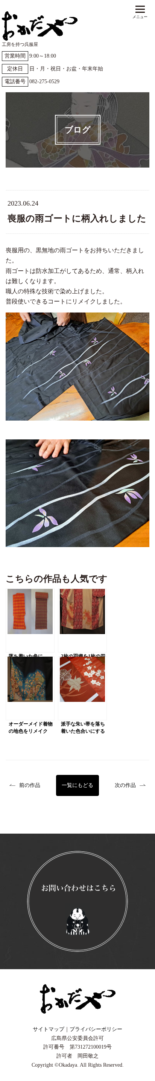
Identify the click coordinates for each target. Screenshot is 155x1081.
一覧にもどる (77, 785)
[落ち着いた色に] (30, 621)
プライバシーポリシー (96, 1029)
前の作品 (29, 785)
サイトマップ (48, 1029)
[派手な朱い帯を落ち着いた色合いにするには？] (82, 688)
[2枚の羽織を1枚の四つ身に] (82, 621)
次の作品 (125, 785)
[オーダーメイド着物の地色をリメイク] (30, 688)
